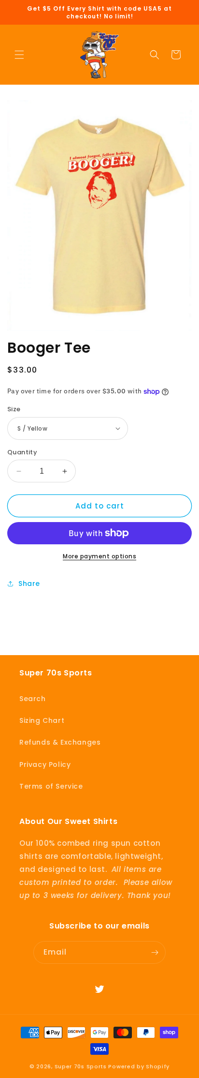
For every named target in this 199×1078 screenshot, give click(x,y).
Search (32, 699)
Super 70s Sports (81, 1066)
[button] (19, 54)
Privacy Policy (45, 764)
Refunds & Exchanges (59, 742)
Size (14, 409)
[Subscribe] (154, 952)
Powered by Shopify (139, 1066)
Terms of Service (51, 786)
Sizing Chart (41, 720)
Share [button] (29, 583)
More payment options (99, 556)
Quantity (22, 452)
